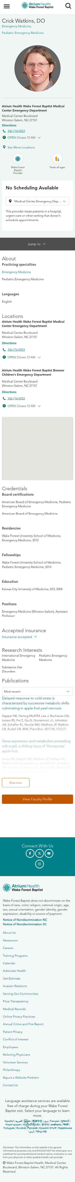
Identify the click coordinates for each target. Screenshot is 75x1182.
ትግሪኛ (53, 1128)
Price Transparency (15, 1001)
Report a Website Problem (21, 1077)
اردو (32, 1131)
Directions (9, 125)
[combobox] (37, 691)
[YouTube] (49, 853)
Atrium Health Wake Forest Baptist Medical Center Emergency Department (33, 108)
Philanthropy (11, 1070)
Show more (15, 782)
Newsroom (10, 940)
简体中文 (37, 1121)
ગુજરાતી (65, 1121)
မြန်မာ (27, 1121)
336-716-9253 (16, 131)
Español (9, 1121)
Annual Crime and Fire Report (23, 1024)
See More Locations (21, 147)
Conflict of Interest (15, 1039)
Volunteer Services (15, 1062)
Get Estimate (11, 978)
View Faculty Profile (37, 799)
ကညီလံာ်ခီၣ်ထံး (31, 1124)
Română (21, 1128)
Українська (65, 1128)
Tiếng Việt (41, 1131)
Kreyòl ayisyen (13, 1124)
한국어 (45, 1124)
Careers (8, 948)
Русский (32, 1128)
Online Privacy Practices (19, 1016)
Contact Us (10, 1085)
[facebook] (30, 853)
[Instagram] (39, 864)
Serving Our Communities (20, 994)
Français (54, 1121)
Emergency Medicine (16, 272)
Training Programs (15, 955)
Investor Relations (15, 986)
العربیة (18, 1121)
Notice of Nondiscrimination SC (25, 924)
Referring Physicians (16, 1054)
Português (9, 1128)
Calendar (9, 963)
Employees (10, 1047)
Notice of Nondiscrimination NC (25, 920)
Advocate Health (14, 971)
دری (46, 1121)
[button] (37, 201)
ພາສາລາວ (56, 1124)
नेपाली (65, 1124)
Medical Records (14, 1009)
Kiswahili (44, 1128)
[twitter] (39, 853)
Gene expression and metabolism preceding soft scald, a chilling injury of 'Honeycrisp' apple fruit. (36, 746)
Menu (7, 4)
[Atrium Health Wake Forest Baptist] (37, 888)
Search (66, 2)
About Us (9, 932)
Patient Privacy (12, 1032)
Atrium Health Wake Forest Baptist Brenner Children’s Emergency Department (33, 372)
